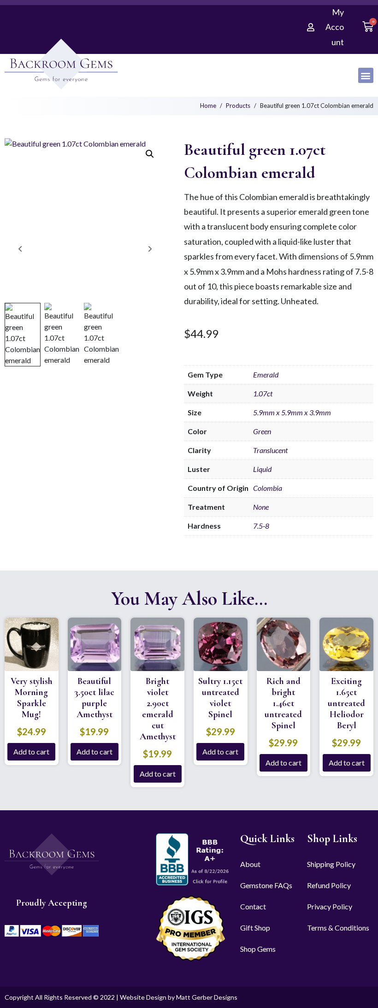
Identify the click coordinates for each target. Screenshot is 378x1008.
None (261, 506)
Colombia (267, 487)
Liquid (262, 469)
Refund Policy (329, 885)
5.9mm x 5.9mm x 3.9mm (292, 412)
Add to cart (31, 751)
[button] (365, 75)
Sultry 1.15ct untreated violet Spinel (220, 698)
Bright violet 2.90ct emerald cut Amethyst (158, 709)
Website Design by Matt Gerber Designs (178, 997)
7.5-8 (261, 525)
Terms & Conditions (338, 927)
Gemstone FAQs (266, 885)
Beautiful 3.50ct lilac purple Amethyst (94, 698)
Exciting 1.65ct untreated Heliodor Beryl (346, 703)
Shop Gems (258, 948)
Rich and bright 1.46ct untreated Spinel (283, 703)
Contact (253, 906)
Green (262, 431)
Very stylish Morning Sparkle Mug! (32, 698)
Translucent (270, 450)
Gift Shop (255, 927)
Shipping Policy (331, 864)
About (250, 864)
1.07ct (262, 393)
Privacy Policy (329, 906)
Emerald (265, 374)
